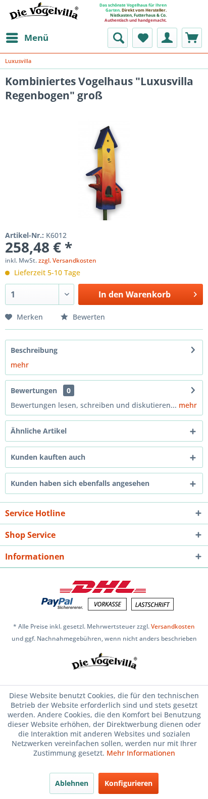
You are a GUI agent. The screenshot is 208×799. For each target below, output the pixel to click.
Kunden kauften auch (48, 457)
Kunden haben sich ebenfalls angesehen (80, 483)
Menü (36, 37)
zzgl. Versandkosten (67, 260)
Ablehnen (71, 783)
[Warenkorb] (192, 38)
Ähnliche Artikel (39, 431)
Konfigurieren (128, 783)
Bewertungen (34, 390)
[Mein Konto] (167, 38)
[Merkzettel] (142, 38)
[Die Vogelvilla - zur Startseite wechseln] (43, 17)
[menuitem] (27, 38)
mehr (20, 365)
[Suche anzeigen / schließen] (118, 38)
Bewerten (88, 317)
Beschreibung (34, 350)
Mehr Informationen (141, 753)
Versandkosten (173, 626)
